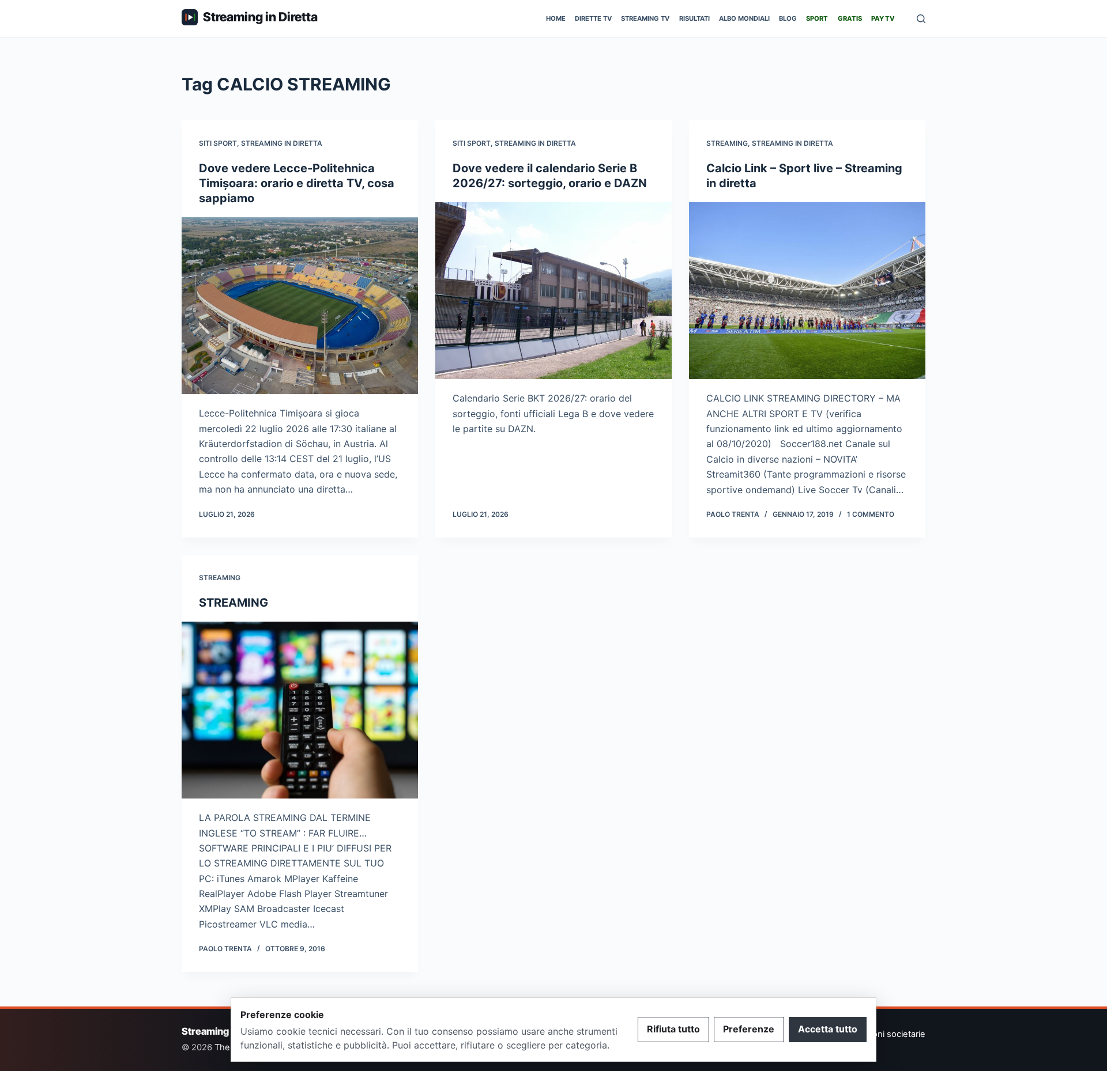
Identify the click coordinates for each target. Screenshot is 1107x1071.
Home (556, 18)
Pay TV (883, 18)
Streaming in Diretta (260, 16)
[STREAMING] (300, 710)
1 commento (870, 514)
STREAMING (727, 143)
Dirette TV (593, 18)
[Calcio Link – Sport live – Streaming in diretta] (807, 291)
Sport (817, 18)
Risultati (694, 18)
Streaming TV (645, 18)
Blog (788, 18)
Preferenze (748, 1029)
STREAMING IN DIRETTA (281, 143)
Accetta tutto (827, 1029)
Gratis (850, 18)
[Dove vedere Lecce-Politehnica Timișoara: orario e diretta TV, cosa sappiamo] (300, 306)
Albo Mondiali (744, 18)
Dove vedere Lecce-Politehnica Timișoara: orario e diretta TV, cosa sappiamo (296, 183)
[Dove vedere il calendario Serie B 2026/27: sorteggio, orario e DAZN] (553, 291)
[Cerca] (921, 18)
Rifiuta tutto (673, 1029)
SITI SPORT (218, 143)
